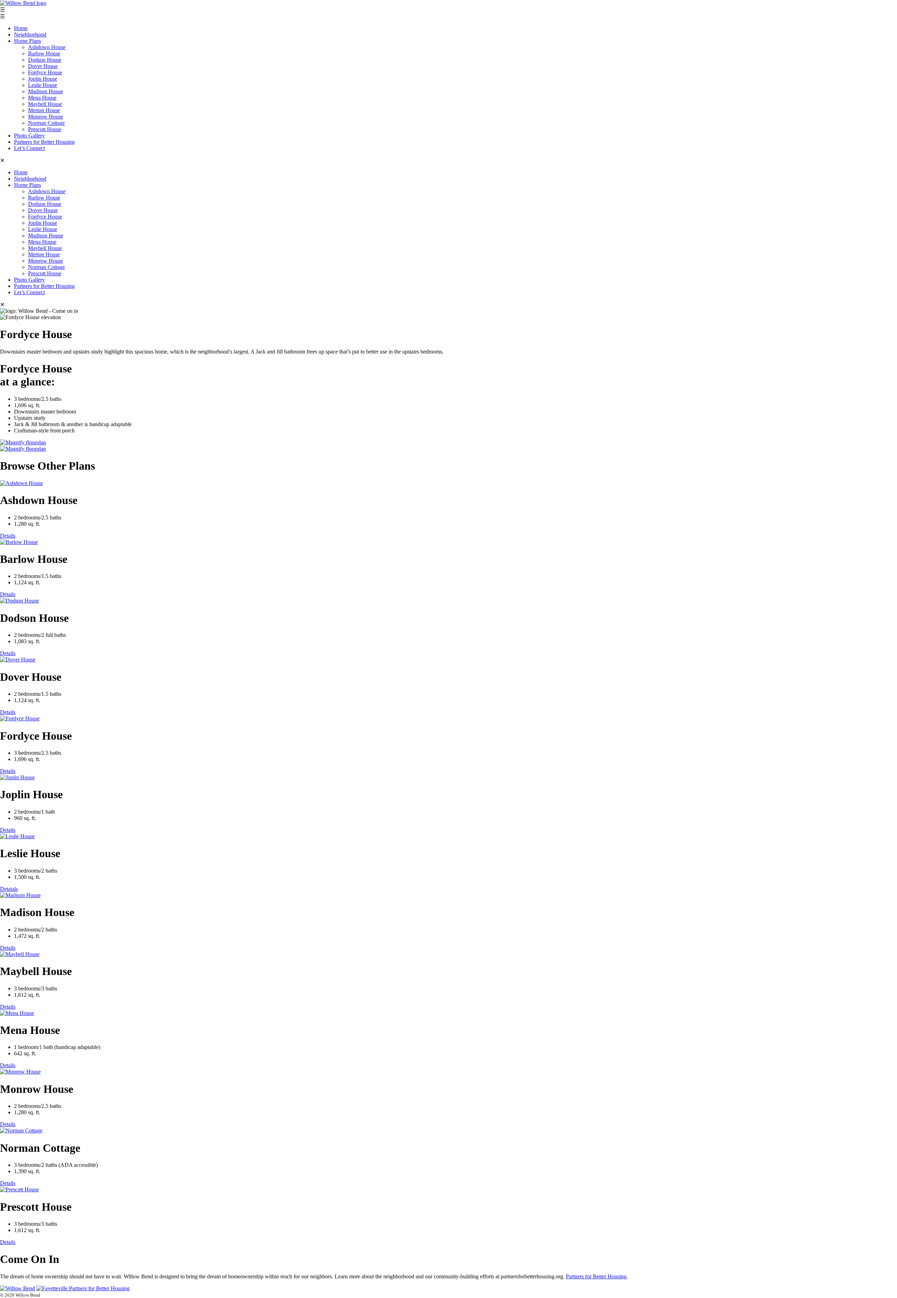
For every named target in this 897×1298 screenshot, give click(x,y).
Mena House (42, 98)
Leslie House (42, 85)
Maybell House (45, 104)
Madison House (45, 91)
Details (7, 536)
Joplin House (42, 79)
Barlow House (44, 53)
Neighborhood (30, 35)
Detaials (9, 889)
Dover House (43, 66)
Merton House (44, 110)
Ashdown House (47, 47)
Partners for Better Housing (44, 142)
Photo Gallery (29, 136)
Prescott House (44, 129)
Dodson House (44, 60)
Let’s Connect (29, 148)
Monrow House (45, 117)
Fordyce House (45, 72)
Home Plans (27, 41)
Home (21, 28)
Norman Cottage (46, 123)
